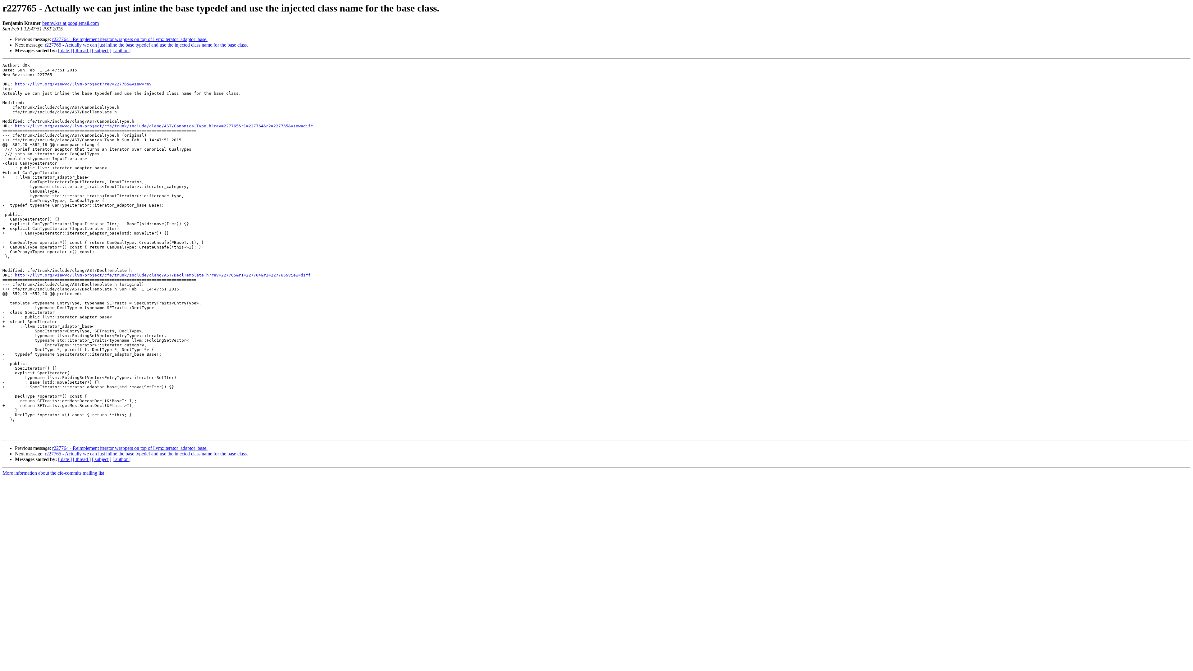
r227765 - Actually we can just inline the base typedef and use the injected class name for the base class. (146, 45)
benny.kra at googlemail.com (70, 23)
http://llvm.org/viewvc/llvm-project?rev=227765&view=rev (83, 84)
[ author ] (121, 50)
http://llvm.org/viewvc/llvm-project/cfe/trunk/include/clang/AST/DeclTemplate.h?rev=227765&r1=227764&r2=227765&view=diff (163, 275)
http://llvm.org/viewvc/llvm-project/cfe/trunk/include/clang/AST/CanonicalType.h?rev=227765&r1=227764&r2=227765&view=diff (164, 126)
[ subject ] (101, 50)
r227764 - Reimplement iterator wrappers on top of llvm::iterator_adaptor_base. (130, 39)
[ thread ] (82, 50)
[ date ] (65, 50)
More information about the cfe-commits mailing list (53, 473)
